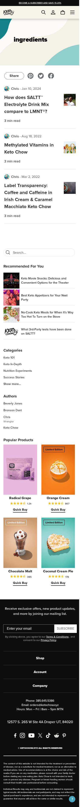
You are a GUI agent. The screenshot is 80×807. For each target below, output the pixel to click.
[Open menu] (69, 12)
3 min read (12, 120)
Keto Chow (10, 427)
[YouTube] (30, 730)
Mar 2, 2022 (31, 176)
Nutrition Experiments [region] (17, 371)
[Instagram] (20, 730)
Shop (38, 653)
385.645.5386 (43, 696)
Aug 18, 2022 (31, 136)
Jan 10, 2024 (31, 88)
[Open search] (43, 12)
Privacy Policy (47, 635)
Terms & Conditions (56, 632)
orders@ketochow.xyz (42, 700)
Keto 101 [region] (9, 358)
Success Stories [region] (14, 377)
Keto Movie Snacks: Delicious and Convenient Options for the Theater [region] (45, 280)
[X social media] (38, 730)
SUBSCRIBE (64, 623)
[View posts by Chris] (6, 88)
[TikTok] (46, 730)
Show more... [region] (12, 384)
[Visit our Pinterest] (30, 76)
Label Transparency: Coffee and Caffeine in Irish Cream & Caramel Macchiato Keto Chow (28, 196)
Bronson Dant (12, 410)
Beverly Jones (12, 403)
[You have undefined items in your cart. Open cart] (59, 12)
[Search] (7, 252)
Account (38, 667)
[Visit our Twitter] (41, 76)
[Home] (8, 12)
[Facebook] (13, 730)
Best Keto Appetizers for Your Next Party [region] (44, 297)
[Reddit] (54, 730)
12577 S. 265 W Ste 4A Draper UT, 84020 (38, 717)
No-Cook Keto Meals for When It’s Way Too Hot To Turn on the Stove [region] (44, 314)
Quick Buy (19, 507)
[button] (69, 799)
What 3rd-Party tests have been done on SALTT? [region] (46, 331)
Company (38, 680)
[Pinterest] (62, 730)
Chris (15, 88)
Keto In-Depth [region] (12, 364)
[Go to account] (53, 12)
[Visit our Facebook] (51, 76)
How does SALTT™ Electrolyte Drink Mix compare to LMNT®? (26, 104)
